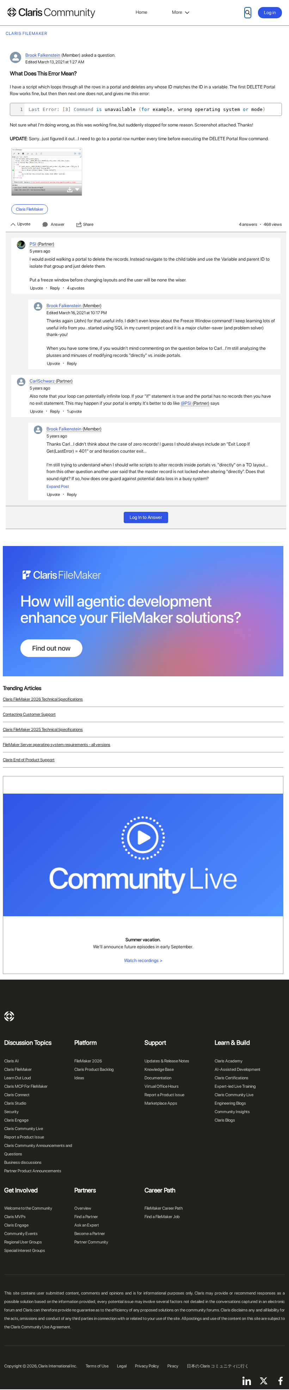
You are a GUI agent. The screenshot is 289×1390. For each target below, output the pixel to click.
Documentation (157, 1077)
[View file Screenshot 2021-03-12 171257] (47, 172)
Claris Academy (228, 1061)
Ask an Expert (86, 1225)
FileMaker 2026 (88, 1061)
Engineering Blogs (230, 1103)
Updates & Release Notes (166, 1061)
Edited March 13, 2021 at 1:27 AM (54, 62)
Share (88, 224)
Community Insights (232, 1111)
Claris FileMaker (18, 1069)
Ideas (79, 1077)
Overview (82, 1208)
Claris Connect (17, 1094)
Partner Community (91, 1242)
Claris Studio (15, 1103)
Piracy (172, 1366)
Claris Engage (16, 1120)
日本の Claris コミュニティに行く (218, 1366)
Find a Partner (86, 1216)
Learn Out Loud (17, 1077)
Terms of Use (97, 1366)
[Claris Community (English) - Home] (51, 13)
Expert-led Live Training (235, 1086)
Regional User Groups (23, 1242)
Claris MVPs (15, 1216)
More (177, 12)
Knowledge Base (159, 1069)
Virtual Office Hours (161, 1086)
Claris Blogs (225, 1120)
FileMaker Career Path (163, 1208)
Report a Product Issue (24, 1137)
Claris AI (11, 1061)
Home (141, 12)
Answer (57, 224)
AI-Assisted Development (237, 1069)
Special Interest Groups (24, 1250)
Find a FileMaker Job (162, 1216)
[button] (77, 189)
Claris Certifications (231, 1077)
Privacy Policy (147, 1366)
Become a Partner (89, 1233)
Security (11, 1111)
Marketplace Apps (160, 1103)
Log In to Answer (146, 517)
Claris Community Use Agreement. (41, 1326)
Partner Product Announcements (32, 1170)
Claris (9, 1016)
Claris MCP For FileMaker (26, 1086)
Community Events (21, 1233)
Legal (122, 1366)
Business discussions (23, 1162)
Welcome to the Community (28, 1208)
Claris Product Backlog (94, 1069)
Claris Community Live (23, 1128)
